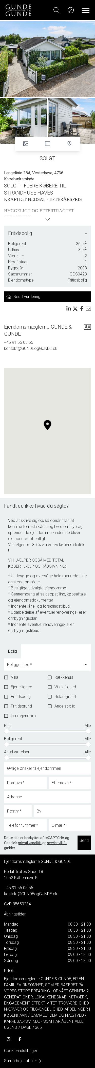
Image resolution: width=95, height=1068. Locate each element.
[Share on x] (75, 308)
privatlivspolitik (30, 843)
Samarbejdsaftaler (20, 1060)
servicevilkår (57, 843)
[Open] (85, 664)
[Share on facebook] (81, 308)
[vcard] (87, 330)
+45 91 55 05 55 (18, 342)
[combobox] (43, 666)
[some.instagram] (8, 1039)
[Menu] (85, 10)
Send (84, 840)
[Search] (56, 10)
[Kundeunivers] (71, 10)
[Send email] (88, 308)
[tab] (12, 651)
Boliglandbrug (41, 651)
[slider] (6, 731)
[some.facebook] (19, 1039)
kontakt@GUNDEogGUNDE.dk (30, 348)
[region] (47, 431)
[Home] (26, 10)
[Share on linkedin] (68, 308)
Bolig (12, 651)
